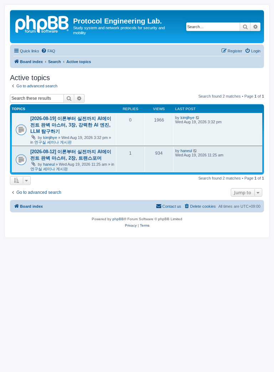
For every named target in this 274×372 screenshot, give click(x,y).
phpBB (118, 219)
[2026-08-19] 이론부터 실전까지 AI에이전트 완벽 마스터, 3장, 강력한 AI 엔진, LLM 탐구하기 (70, 125)
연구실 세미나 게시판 (53, 142)
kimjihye (50, 137)
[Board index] (42, 23)
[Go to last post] (198, 117)
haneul (49, 164)
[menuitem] (48, 51)
